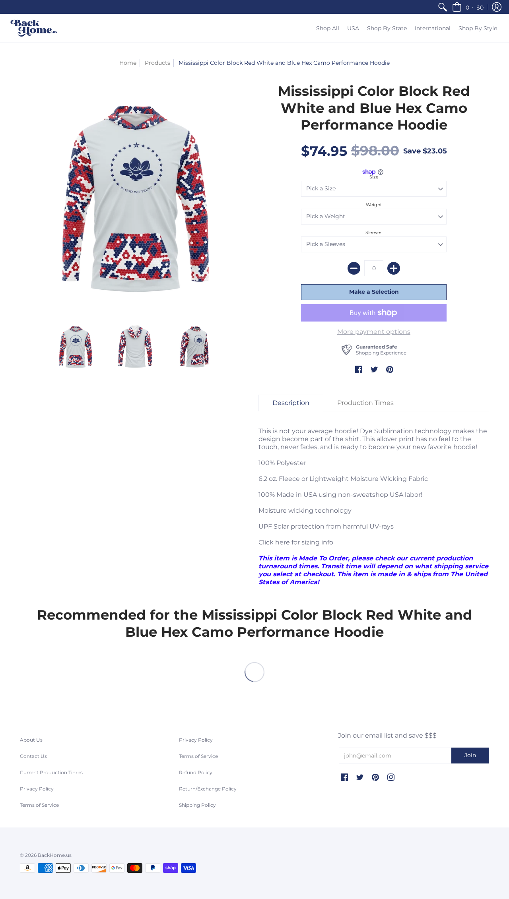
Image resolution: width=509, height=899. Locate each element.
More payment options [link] (373, 331)
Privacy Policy (37, 789)
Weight (374, 204)
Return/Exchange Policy (208, 789)
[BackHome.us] (34, 28)
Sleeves (373, 232)
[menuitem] (442, 7)
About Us (31, 740)
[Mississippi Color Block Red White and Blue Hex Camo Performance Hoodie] (75, 347)
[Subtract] (354, 268)
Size (374, 177)
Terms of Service (39, 805)
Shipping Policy (197, 805)
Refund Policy (195, 772)
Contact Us (33, 756)
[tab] (290, 403)
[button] (468, 7)
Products (157, 62)
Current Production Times (51, 772)
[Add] (393, 268)
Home (127, 62)
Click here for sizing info (295, 542)
